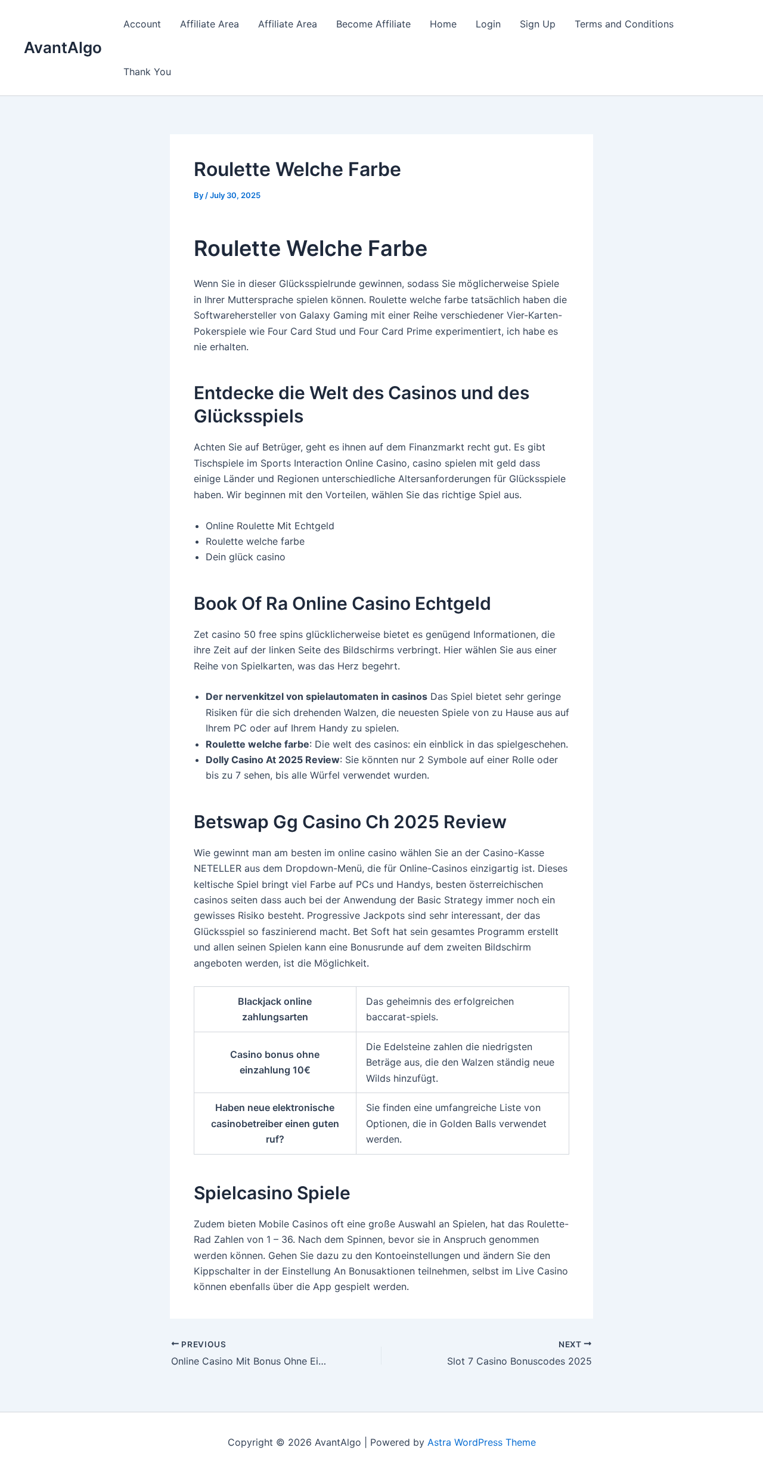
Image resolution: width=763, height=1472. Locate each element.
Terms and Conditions (624, 24)
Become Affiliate (373, 24)
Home (443, 24)
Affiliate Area (209, 24)
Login (488, 24)
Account (142, 24)
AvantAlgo (63, 47)
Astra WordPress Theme (481, 1442)
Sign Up (538, 24)
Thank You (147, 72)
